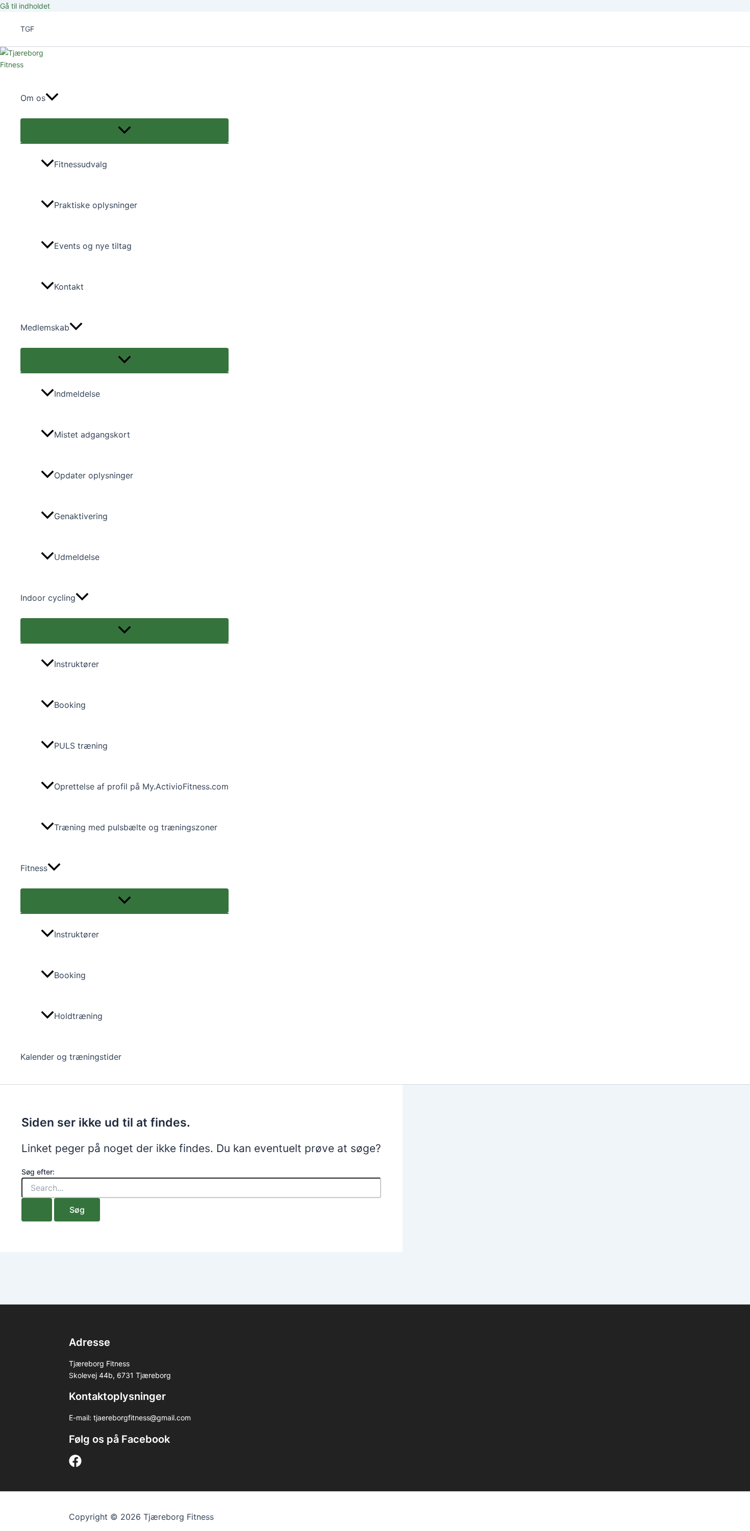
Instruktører (76, 664)
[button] (52, 98)
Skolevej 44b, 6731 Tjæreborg (120, 1375)
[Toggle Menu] (124, 130)
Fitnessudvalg (80, 164)
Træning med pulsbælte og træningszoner (135, 827)
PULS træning (81, 746)
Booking (70, 705)
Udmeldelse (76, 557)
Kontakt (69, 287)
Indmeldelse (77, 394)
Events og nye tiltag (93, 246)
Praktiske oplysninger (95, 205)
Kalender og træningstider (70, 1057)
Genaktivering (81, 516)
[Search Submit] (36, 1209)
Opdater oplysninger (93, 475)
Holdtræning (78, 1016)
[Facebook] (75, 1464)
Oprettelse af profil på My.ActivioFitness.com (141, 786)
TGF (27, 28)
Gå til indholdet (25, 6)
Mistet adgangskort (92, 434)
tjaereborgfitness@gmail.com (142, 1417)
